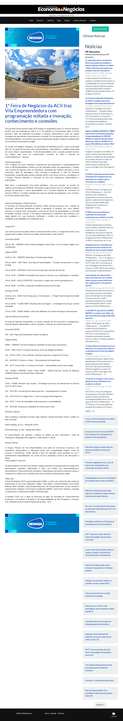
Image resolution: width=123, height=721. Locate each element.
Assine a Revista (80, 20)
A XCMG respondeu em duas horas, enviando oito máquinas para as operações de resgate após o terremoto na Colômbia (100, 178)
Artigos (67, 20)
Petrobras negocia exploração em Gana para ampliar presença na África (99, 450)
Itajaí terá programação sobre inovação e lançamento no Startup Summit (99, 568)
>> (93, 411)
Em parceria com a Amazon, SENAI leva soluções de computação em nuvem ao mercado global (99, 434)
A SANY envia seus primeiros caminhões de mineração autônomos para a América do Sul (99, 214)
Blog (59, 20)
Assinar (53, 713)
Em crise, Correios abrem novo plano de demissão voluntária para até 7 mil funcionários (100, 509)
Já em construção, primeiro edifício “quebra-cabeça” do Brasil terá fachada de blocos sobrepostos (99, 552)
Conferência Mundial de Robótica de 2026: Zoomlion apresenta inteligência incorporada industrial (99, 100)
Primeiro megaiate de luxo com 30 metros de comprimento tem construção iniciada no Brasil (99, 465)
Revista (40, 20)
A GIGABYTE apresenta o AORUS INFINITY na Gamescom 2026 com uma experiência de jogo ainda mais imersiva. (100, 314)
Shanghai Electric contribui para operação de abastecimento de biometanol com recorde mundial (99, 247)
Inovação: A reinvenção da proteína (99, 680)
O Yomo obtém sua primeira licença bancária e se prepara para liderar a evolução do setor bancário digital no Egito (100, 350)
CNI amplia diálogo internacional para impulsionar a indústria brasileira (98, 667)
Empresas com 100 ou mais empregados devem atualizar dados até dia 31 (99, 609)
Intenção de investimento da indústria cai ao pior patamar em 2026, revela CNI (98, 637)
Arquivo (99, 704)
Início (31, 20)
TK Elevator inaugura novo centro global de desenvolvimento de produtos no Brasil (99, 381)
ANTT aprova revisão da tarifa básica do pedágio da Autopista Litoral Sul (98, 537)
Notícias (51, 20)
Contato (92, 20)
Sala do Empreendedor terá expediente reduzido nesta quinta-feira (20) (99, 693)
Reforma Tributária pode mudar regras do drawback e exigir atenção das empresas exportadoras (100, 493)
